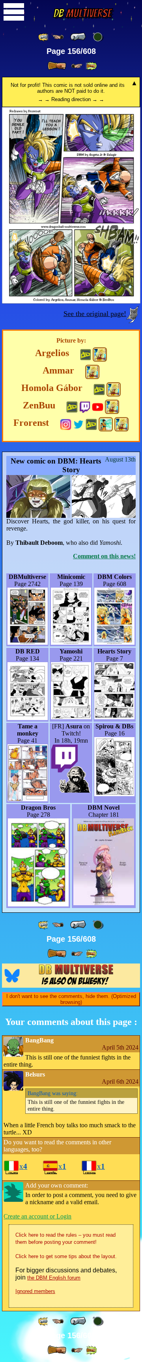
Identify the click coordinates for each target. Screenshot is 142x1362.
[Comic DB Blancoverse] (106, 424)
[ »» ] (91, 66)
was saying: (53, 1093)
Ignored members (35, 1291)
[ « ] (78, 37)
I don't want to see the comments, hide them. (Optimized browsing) (71, 999)
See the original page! (95, 314)
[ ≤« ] (58, 37)
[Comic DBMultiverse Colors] (100, 354)
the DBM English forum (53, 1278)
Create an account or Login (37, 1216)
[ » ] (57, 66)
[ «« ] (44, 37)
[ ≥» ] (77, 66)
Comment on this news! (104, 556)
